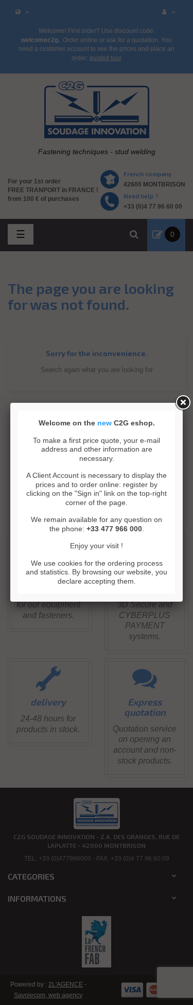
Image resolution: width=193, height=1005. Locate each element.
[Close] (182, 403)
